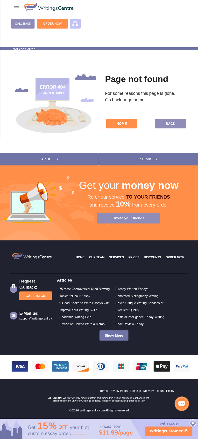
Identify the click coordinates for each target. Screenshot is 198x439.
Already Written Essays (131, 289)
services (148, 159)
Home (122, 124)
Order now (52, 23)
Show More (114, 335)
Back (170, 124)
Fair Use (135, 391)
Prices (133, 257)
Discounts (152, 257)
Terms (104, 391)
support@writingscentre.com (35, 318)
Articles (49, 159)
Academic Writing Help (75, 317)
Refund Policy (165, 391)
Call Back (23, 23)
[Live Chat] (182, 403)
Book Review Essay (129, 324)
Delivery (148, 391)
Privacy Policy (119, 391)
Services (116, 257)
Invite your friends (129, 218)
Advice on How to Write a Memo (82, 324)
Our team (97, 257)
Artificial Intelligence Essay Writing (139, 317)
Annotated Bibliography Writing (136, 296)
